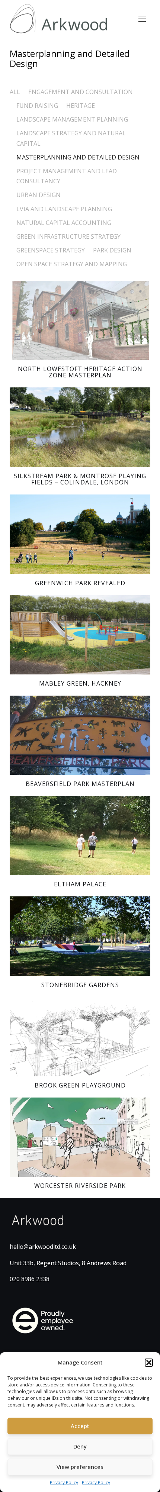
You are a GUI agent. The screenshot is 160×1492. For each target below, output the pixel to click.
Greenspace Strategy (50, 250)
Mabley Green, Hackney (80, 683)
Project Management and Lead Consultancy (66, 176)
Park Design (112, 250)
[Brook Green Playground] (80, 1036)
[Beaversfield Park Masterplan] (80, 735)
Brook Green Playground (80, 1085)
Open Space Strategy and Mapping (71, 264)
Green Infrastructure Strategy (68, 236)
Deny (80, 1446)
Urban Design (38, 195)
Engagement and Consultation (80, 92)
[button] (149, 1362)
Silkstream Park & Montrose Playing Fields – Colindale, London (80, 479)
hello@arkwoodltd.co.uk (43, 1247)
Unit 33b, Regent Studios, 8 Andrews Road (68, 1263)
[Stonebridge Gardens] (80, 936)
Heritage (80, 105)
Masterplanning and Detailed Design (78, 157)
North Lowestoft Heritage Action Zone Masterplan (80, 372)
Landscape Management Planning (72, 119)
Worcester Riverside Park (80, 1186)
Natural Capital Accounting (63, 223)
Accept (80, 1426)
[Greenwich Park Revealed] (80, 534)
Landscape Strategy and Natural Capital (71, 138)
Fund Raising (37, 105)
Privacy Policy (64, 1482)
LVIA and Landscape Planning (64, 209)
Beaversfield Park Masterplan (80, 784)
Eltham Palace (80, 884)
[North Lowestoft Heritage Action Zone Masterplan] (80, 320)
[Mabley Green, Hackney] (80, 634)
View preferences (80, 1466)
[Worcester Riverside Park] (80, 1137)
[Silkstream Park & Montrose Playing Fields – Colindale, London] (80, 427)
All (15, 92)
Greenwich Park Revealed (80, 583)
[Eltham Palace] (80, 835)
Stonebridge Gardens (80, 985)
